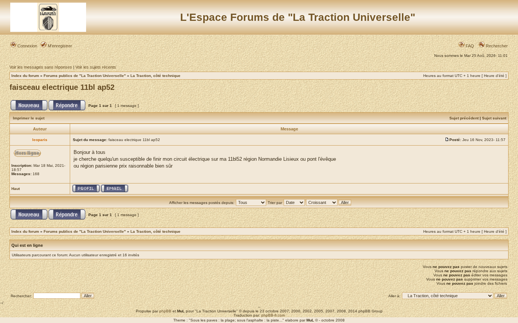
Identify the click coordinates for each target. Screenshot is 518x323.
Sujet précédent (464, 118)
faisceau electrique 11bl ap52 (62, 87)
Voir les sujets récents (95, 67)
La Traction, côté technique (155, 76)
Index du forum (25, 76)
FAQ (469, 46)
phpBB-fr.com (273, 315)
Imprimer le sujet (28, 118)
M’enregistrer (59, 46)
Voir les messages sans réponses (40, 67)
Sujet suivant (494, 118)
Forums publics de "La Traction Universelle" (85, 76)
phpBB (165, 311)
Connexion (26, 46)
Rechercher (496, 46)
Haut (15, 189)
